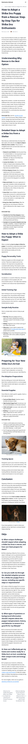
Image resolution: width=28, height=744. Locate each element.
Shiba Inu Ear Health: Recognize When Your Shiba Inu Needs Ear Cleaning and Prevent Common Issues (8, 696)
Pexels (19, 355)
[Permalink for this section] (10, 64)
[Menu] (25, 2)
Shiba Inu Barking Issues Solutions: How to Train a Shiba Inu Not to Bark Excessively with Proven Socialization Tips (20, 696)
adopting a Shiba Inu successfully (10, 681)
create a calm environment (8, 672)
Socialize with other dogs (17, 329)
